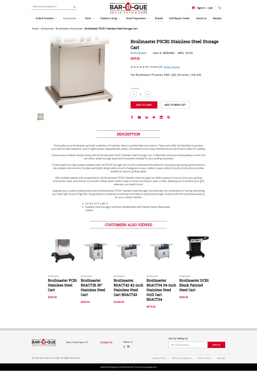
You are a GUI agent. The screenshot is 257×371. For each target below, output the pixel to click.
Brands (159, 18)
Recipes (217, 18)
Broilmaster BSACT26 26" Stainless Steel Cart (93, 287)
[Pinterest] (168, 117)
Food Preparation (136, 18)
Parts (88, 18)
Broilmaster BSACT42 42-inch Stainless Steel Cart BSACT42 (128, 287)
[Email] (139, 117)
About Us (201, 18)
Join (211, 8)
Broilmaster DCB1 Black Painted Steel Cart (194, 285)
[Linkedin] (161, 117)
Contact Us (106, 342)
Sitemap (221, 358)
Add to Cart (62, 253)
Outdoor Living (108, 18)
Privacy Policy (159, 358)
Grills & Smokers (45, 18)
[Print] (146, 117)
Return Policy (204, 358)
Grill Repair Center (179, 18)
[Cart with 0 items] (220, 8)
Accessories (69, 18)
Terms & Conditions (181, 358)
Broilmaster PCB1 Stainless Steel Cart (62, 285)
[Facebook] (132, 117)
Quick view (62, 248)
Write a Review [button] (172, 67)
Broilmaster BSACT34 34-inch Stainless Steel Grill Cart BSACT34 (161, 290)
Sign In (201, 8)
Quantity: (135, 88)
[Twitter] (153, 117)
